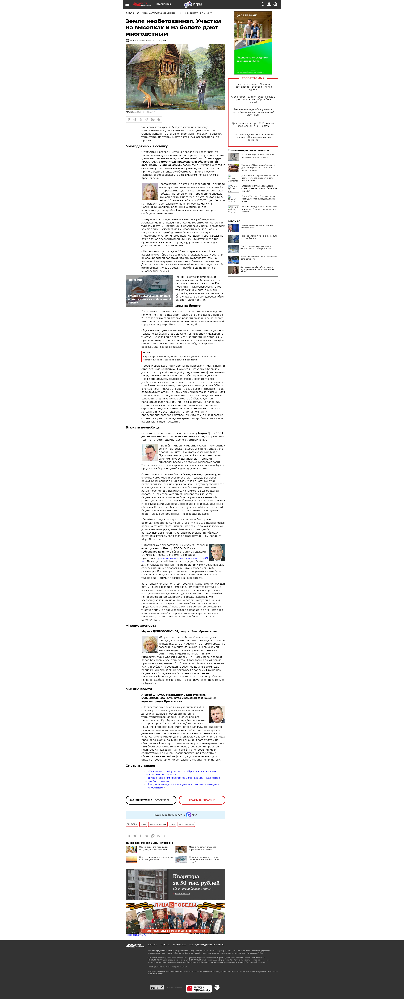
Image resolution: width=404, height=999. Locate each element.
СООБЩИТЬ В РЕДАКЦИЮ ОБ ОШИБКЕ (207, 945)
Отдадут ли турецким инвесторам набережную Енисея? (156, 858)
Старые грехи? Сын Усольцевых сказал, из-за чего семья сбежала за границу (259, 188)
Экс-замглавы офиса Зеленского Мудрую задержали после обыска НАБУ (257, 269)
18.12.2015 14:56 (132, 13)
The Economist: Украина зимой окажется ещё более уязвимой (256, 247)
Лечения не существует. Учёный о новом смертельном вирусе (257, 155)
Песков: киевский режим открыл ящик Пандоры (257, 226)
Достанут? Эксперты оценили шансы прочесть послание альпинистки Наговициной (259, 178)
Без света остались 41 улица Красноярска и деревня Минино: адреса (253, 87)
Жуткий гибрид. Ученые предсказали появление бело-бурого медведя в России (259, 209)
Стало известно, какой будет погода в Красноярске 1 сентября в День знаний (253, 99)
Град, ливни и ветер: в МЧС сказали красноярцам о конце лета (253, 124)
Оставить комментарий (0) (202, 800)
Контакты (152, 945)
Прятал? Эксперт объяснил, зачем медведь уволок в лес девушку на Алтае (258, 198)
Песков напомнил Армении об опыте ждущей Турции (259, 237)
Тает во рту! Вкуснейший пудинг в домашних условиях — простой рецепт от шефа (258, 167)
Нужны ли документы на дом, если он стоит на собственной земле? (204, 859)
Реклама (165, 945)
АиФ (154, 112)
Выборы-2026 (179, 945)
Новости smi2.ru (136, 934)
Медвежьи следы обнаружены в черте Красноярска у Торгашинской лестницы (253, 112)
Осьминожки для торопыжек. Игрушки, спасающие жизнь (153, 848)
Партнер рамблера (174, 987)
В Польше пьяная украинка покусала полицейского (259, 258)
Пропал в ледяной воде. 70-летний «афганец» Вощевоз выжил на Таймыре (253, 137)
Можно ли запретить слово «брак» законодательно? (202, 848)
